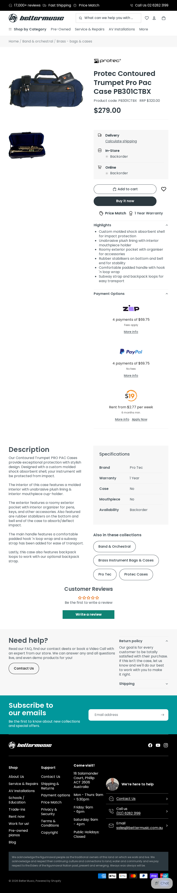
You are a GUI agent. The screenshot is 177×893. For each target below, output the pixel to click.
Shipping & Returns (50, 786)
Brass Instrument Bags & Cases (126, 560)
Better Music (27, 881)
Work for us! (19, 823)
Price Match (51, 802)
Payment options (55, 795)
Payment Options (109, 293)
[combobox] (108, 18)
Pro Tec (104, 574)
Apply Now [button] (139, 419)
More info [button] (131, 332)
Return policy (130, 640)
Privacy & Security (49, 811)
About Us (16, 776)
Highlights (102, 225)
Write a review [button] (89, 614)
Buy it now (125, 200)
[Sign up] (163, 715)
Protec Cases (136, 574)
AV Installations (22, 790)
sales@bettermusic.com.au (139, 827)
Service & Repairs (23, 783)
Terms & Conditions (50, 823)
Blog (12, 842)
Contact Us (24, 668)
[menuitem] (27, 29)
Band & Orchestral (114, 546)
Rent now (17, 816)
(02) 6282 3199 (128, 813)
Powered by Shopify (48, 881)
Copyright (49, 832)
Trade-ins (17, 809)
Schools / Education (17, 800)
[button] (134, 142)
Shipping (126, 683)
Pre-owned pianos (18, 833)
